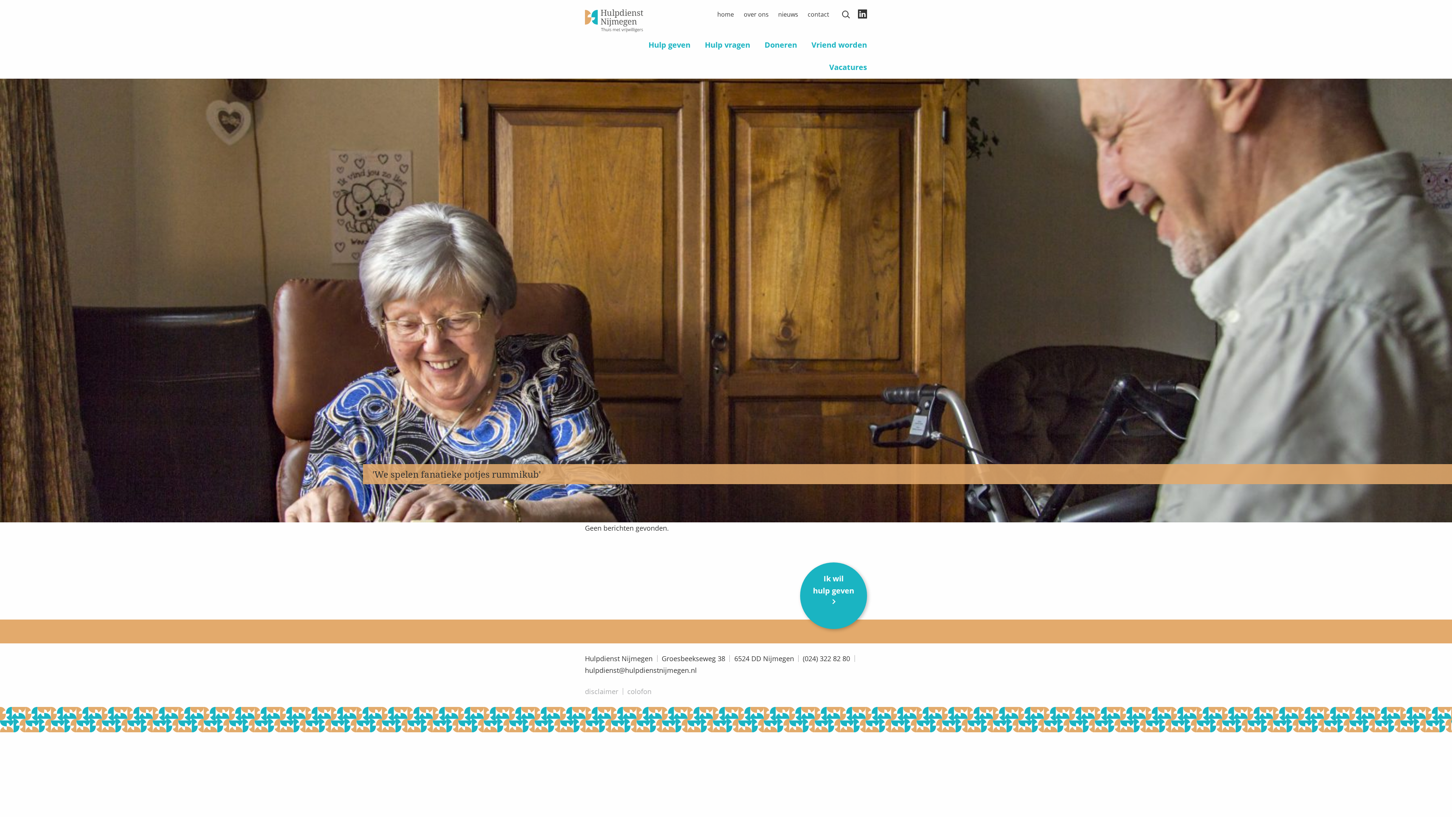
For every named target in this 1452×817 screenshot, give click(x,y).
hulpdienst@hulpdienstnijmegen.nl (641, 670)
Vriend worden (839, 45)
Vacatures (848, 67)
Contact (818, 14)
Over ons (756, 14)
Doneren (781, 45)
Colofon (639, 691)
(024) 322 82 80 (826, 658)
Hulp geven (669, 45)
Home (725, 14)
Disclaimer (601, 691)
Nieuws (788, 14)
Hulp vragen (727, 45)
